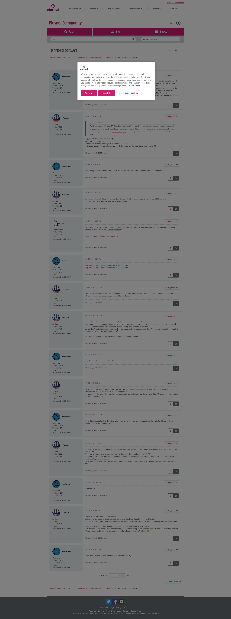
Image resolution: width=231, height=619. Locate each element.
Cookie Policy (134, 86)
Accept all (89, 93)
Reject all (107, 93)
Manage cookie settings (128, 93)
